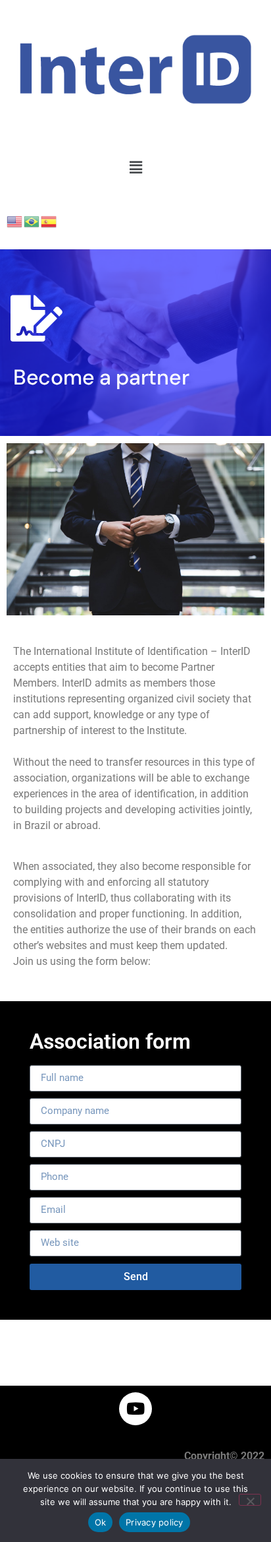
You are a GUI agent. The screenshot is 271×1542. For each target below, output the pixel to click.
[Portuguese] (32, 221)
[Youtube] (135, 1408)
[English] (15, 221)
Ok (101, 1522)
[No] (250, 1500)
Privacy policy (155, 1522)
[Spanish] (49, 221)
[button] (135, 167)
